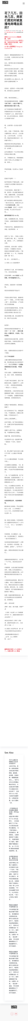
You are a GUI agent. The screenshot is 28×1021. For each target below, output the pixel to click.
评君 (15, 32)
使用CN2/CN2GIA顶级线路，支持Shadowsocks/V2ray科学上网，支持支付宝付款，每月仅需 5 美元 (13, 40)
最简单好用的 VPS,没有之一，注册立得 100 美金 (13, 650)
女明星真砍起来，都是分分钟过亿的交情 (13, 858)
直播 (9, 32)
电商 (12, 32)
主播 (7, 32)
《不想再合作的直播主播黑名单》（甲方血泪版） (14, 811)
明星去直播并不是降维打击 (13, 906)
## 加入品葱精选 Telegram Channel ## (13, 47)
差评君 (7, 30)
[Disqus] (14, 684)
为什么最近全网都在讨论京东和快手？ (13, 761)
